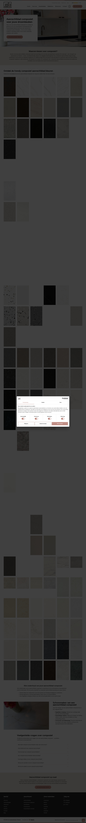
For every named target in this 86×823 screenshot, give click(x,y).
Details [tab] (43, 402)
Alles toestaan (60, 423)
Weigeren (26, 423)
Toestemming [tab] (25, 402)
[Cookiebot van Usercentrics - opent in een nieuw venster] (63, 398)
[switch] (36, 419)
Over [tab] (61, 402)
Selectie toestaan (43, 423)
